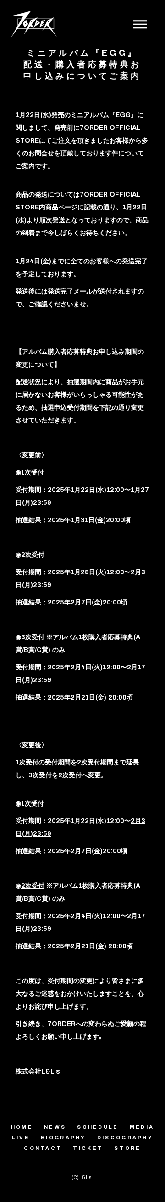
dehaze (140, 24)
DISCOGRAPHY (125, 1137)
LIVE (21, 1137)
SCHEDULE (97, 1127)
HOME (22, 1127)
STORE (127, 1148)
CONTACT (43, 1148)
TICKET (88, 1148)
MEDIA (142, 1127)
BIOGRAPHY (63, 1137)
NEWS (55, 1127)
